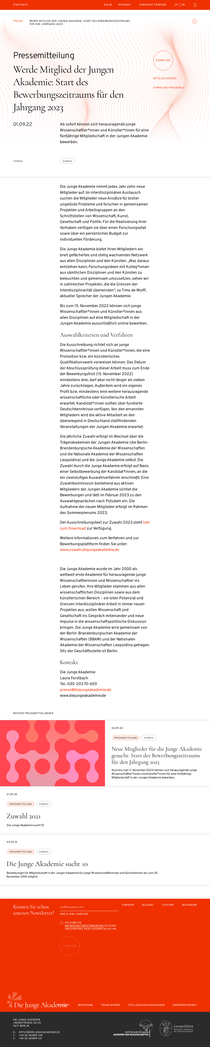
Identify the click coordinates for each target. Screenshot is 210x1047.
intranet (124, 5)
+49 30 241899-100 (31, 1035)
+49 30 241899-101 (30, 1038)
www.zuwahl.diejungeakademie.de (89, 549)
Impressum (85, 1005)
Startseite (20, 5)
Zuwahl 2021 (24, 816)
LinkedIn (128, 905)
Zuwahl (67, 161)
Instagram (189, 905)
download (163, 60)
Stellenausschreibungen (146, 1005)
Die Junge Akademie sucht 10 (47, 863)
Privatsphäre (110, 1005)
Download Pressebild (168, 87)
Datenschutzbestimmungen (84, 926)
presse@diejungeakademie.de (85, 690)
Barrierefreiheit (185, 1005)
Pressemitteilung (125, 738)
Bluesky (148, 905)
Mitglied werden (165, 78)
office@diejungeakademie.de (39, 1032)
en (183, 5)
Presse (18, 21)
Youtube (168, 905)
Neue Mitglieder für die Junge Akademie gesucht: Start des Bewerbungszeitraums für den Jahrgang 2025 (157, 755)
